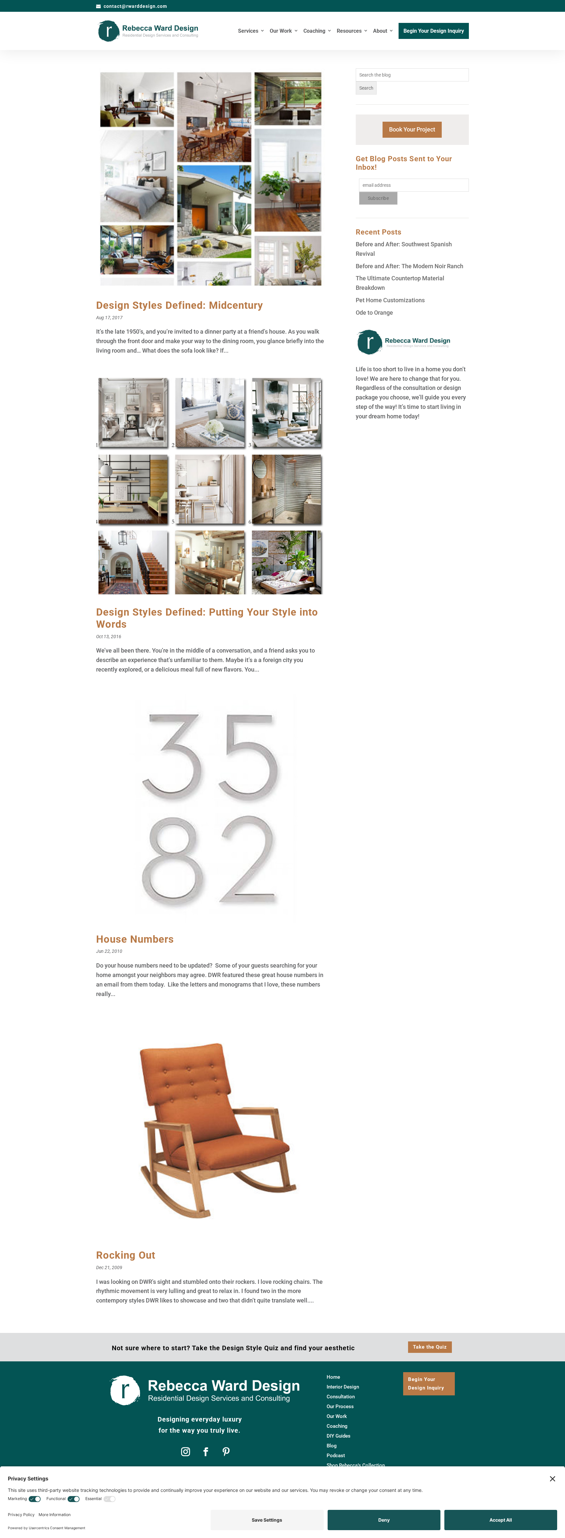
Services (248, 31)
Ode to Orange (374, 312)
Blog (332, 1446)
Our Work (281, 31)
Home (333, 1377)
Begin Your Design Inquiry (433, 31)
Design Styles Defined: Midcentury (179, 305)
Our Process (340, 1406)
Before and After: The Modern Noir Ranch (409, 266)
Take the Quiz (430, 1347)
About (380, 31)
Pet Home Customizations (390, 300)
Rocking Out (125, 1255)
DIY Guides (339, 1436)
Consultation (341, 1397)
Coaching (314, 31)
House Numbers (135, 939)
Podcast (336, 1456)
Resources (349, 31)
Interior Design (343, 1387)
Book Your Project (412, 129)
